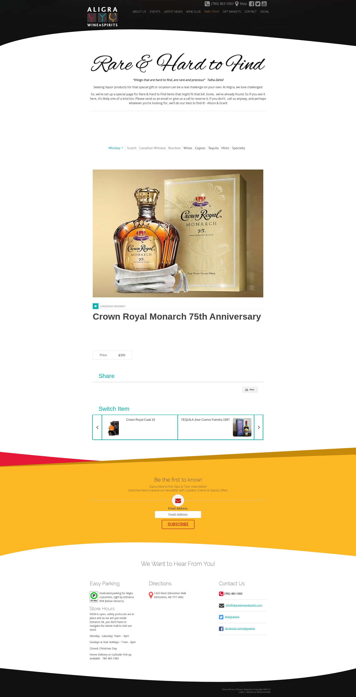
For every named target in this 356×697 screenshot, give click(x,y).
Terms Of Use (228, 689)
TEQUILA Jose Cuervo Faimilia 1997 (222, 418)
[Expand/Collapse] (122, 148)
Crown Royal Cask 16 (128, 418)
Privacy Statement (244, 689)
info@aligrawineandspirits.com (244, 605)
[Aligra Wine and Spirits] (101, 17)
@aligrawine (232, 616)
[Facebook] (251, 5)
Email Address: (178, 508)
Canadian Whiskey (113, 306)
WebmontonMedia (265, 692)
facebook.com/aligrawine (240, 628)
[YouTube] (264, 5)
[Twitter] (258, 5)
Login (241, 692)
